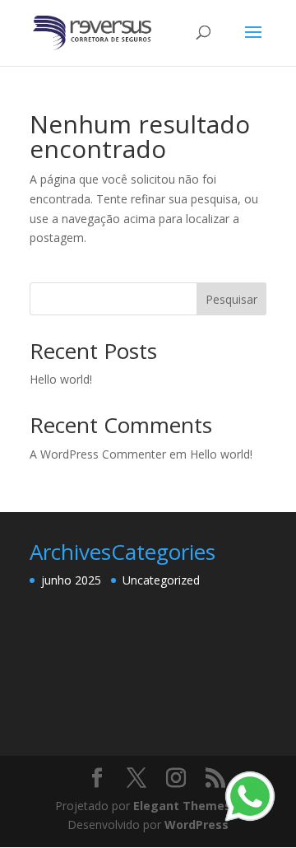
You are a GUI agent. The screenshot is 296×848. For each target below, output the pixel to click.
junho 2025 (71, 580)
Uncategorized (161, 580)
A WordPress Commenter (98, 454)
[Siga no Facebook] (97, 778)
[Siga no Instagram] (176, 778)
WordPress (196, 824)
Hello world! (61, 379)
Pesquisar (231, 299)
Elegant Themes (182, 805)
